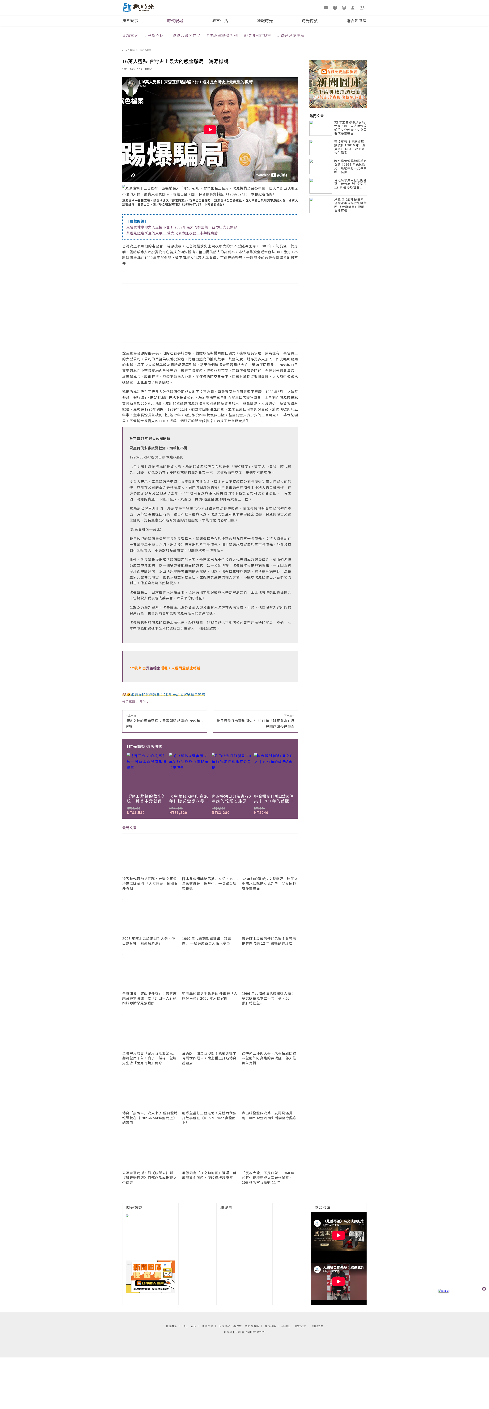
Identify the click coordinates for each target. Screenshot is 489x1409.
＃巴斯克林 (153, 35)
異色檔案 (128, 701)
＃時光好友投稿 (290, 35)
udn (125, 50)
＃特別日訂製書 (257, 35)
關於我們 (301, 1326)
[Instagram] (344, 7)
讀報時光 (265, 20)
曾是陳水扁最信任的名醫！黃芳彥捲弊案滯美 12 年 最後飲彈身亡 (350, 184)
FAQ (185, 1326)
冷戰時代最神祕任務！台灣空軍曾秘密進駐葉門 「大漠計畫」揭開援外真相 (350, 205)
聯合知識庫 (357, 20)
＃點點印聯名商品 (185, 35)
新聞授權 (207, 1326)
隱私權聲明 (252, 1326)
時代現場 (175, 20)
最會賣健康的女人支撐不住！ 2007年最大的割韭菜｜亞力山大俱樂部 (181, 226)
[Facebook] (335, 7)
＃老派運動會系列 (222, 35)
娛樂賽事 (130, 20)
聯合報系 (270, 1326)
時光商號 (310, 20)
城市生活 (220, 20)
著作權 (237, 1326)
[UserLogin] (353, 7)
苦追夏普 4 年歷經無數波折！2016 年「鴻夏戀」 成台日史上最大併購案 (350, 147)
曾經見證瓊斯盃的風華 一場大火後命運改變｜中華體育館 (172, 232)
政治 (142, 701)
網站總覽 (318, 1326)
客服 (194, 1326)
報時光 (134, 50)
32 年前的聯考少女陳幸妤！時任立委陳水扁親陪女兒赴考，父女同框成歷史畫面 (350, 128)
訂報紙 (285, 1326)
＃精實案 (130, 35)
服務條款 (224, 1326)
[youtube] (326, 7)
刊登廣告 (171, 1326)
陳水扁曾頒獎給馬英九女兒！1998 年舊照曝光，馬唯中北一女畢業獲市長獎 (350, 166)
